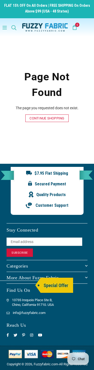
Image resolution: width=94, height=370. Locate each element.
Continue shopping (47, 118)
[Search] (14, 27)
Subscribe (19, 252)
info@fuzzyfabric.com (29, 313)
